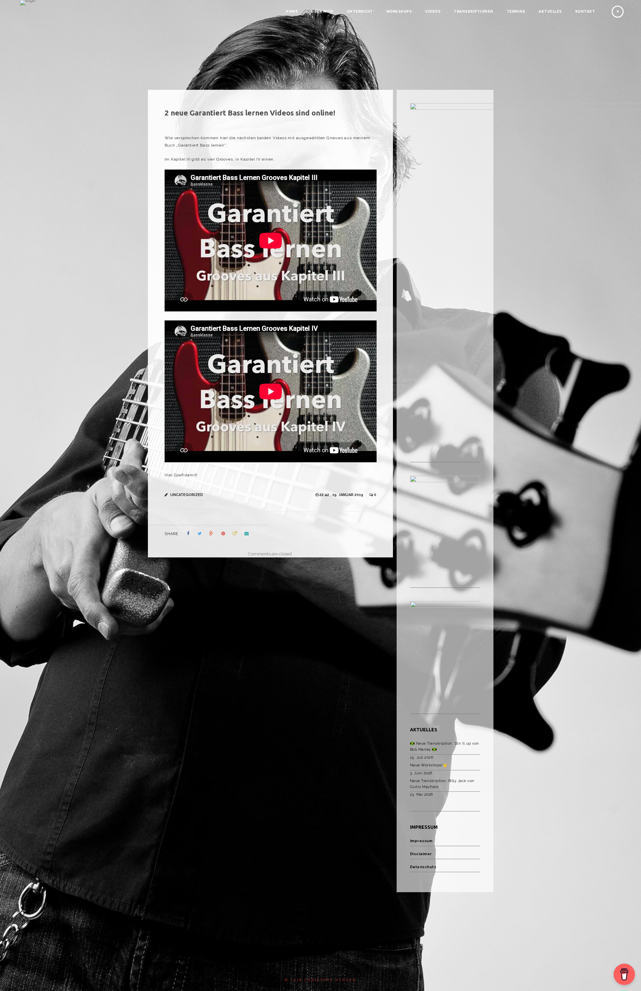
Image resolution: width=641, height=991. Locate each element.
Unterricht (360, 11)
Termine (516, 11)
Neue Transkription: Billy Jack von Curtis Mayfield (442, 784)
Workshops (399, 11)
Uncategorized (186, 495)
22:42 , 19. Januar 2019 (341, 495)
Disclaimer (421, 854)
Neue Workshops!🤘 (429, 765)
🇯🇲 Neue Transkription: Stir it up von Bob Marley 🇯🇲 (444, 746)
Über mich (322, 11)
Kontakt (585, 11)
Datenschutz (423, 867)
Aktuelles (550, 11)
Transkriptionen (473, 11)
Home (292, 11)
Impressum (421, 841)
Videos (432, 11)
